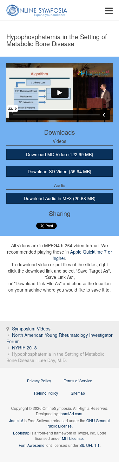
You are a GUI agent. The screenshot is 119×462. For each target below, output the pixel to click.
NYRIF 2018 (24, 347)
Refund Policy (46, 393)
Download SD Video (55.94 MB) (59, 171)
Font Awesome (31, 445)
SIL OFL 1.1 (89, 445)
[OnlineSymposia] (36, 10)
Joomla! (16, 420)
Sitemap (78, 393)
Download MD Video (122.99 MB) (59, 154)
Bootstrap (21, 432)
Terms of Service (78, 380)
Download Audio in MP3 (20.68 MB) (60, 198)
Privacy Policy (39, 380)
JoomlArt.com (70, 413)
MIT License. (73, 438)
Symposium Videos (31, 328)
